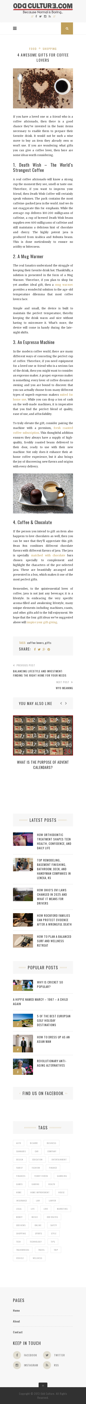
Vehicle (20, 1258)
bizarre (34, 1143)
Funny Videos (41, 1175)
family (19, 1167)
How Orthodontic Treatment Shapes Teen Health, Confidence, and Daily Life (54, 841)
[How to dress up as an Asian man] (23, 1037)
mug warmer (64, 284)
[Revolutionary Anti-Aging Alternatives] (23, 1061)
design (19, 1159)
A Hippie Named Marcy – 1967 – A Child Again (40, 1001)
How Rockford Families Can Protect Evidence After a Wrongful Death (54, 919)
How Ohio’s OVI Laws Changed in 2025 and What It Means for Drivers (52, 896)
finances (20, 1175)
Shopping (50, 48)
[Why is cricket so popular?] (23, 982)
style (53, 1233)
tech (18, 1241)
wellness (37, 1258)
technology (36, 1241)
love (46, 1208)
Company (51, 1151)
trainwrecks (22, 1249)
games (19, 1184)
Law (38, 1200)
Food (33, 48)
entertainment (59, 1159)
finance (53, 1167)
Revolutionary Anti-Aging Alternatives (52, 1063)
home (18, 1192)
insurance (21, 1200)
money (19, 1216)
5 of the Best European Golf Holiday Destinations (54, 1020)
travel (41, 1249)
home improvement (39, 1192)
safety (53, 1225)
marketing (62, 1208)
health (51, 1184)
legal (19, 1208)
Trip (56, 1249)
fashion (36, 1167)
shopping (21, 1233)
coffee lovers (35, 642)
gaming (35, 1184)
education (37, 1159)
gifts (48, 642)
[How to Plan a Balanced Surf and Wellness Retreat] (23, 936)
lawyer (52, 1200)
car (36, 1151)
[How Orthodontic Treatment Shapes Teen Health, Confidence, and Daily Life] (23, 834)
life (33, 1208)
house (61, 1192)
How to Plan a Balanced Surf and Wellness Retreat (54, 940)
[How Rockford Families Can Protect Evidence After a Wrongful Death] (23, 915)
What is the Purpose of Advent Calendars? (43, 764)
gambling (62, 1175)
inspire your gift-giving (42, 622)
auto (18, 1143)
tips (53, 1241)
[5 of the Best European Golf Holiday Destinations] (23, 1016)
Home (16, 1310)
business (51, 1143)
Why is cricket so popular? (50, 984)
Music (35, 1216)
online (38, 1225)
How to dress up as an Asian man (53, 1039)
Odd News (21, 1225)
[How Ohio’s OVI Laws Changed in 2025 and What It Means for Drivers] (23, 890)
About (16, 1321)
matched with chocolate (48, 555)
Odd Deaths (52, 1216)
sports (38, 1233)
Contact (18, 1332)
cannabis (21, 1151)
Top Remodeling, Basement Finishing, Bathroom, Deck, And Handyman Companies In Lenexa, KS (54, 869)
